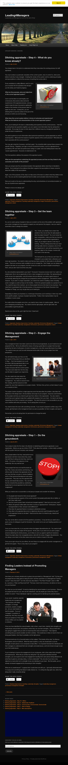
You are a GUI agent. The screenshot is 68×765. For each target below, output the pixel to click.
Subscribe (9, 751)
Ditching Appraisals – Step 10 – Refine (15, 701)
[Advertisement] (34, 724)
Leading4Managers (17, 15)
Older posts (8, 692)
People (42, 201)
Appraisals (12, 199)
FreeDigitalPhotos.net (44, 107)
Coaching (30, 199)
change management (16, 201)
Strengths (36, 684)
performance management (44, 324)
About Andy (14, 45)
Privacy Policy (25, 759)
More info (12, 4)
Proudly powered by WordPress (38, 759)
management (36, 201)
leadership (30, 201)
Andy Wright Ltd (33, 45)
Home (7, 45)
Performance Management (46, 199)
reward (14, 203)
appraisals (7, 201)
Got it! (59, 3)
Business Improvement (22, 199)
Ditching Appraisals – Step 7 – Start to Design (17, 706)
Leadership (36, 199)
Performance (47, 201)
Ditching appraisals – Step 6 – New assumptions (18, 708)
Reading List (23, 45)
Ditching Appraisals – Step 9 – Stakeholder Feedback (19, 703)
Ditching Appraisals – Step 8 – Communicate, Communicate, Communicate (25, 704)
